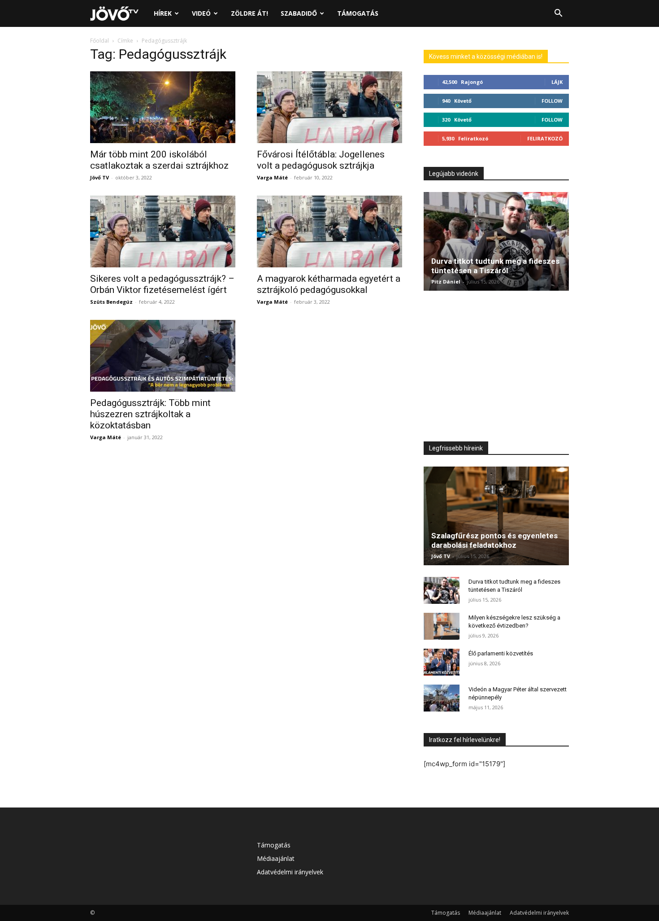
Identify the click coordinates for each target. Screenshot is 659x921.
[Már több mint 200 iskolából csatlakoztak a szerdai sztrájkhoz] (162, 107)
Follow (552, 100)
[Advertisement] (496, 368)
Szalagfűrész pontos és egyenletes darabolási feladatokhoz (494, 540)
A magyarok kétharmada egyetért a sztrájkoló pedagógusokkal (328, 284)
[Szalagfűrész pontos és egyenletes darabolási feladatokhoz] (496, 516)
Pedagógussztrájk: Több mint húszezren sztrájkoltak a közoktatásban (150, 414)
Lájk (557, 82)
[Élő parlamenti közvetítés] (442, 662)
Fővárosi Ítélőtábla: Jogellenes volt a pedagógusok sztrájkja (321, 160)
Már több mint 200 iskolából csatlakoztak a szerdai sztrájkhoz (159, 160)
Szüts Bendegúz (111, 301)
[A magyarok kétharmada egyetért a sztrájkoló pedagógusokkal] (329, 231)
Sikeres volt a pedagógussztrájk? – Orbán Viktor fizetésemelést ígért (162, 284)
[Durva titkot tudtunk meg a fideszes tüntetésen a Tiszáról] (496, 241)
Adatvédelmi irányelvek (290, 872)
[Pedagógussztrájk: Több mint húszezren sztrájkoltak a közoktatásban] (162, 356)
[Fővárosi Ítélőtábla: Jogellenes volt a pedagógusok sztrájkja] (329, 107)
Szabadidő (299, 13)
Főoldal (99, 40)
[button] (558, 14)
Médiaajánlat (276, 858)
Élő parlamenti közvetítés (500, 653)
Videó (201, 13)
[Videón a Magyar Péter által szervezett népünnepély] (442, 698)
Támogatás (357, 13)
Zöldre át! (249, 13)
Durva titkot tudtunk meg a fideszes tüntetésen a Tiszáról (495, 266)
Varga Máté (272, 177)
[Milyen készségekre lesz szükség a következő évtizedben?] (442, 626)
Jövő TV (99, 177)
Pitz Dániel (445, 281)
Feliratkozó (545, 138)
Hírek (163, 13)
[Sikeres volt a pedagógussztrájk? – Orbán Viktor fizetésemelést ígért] (162, 231)
